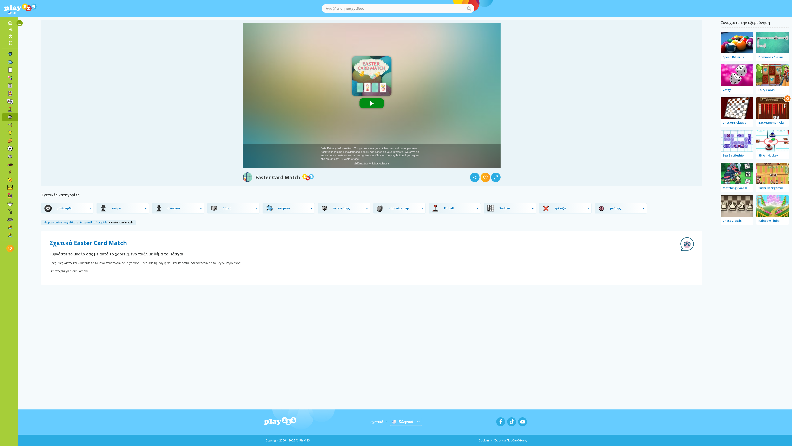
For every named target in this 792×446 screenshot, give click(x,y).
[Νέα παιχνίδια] (10, 29)
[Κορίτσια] (10, 227)
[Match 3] (10, 54)
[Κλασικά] (10, 156)
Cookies (484, 440)
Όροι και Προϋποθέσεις (510, 440)
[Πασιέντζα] (10, 101)
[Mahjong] (10, 70)
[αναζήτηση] (469, 8)
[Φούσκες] (10, 78)
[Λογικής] (10, 133)
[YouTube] (522, 421)
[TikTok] (511, 421)
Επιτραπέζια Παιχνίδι (93, 222)
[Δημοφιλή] (10, 36)
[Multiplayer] (10, 219)
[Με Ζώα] (10, 211)
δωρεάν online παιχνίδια (59, 222)
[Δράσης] (10, 125)
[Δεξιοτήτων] (10, 172)
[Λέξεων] (10, 86)
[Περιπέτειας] (10, 180)
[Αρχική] (10, 23)
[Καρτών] (10, 93)
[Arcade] (10, 109)
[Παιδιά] (10, 235)
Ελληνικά (405, 421)
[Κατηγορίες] (10, 43)
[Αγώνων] (10, 164)
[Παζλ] (10, 62)
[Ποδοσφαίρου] (10, 148)
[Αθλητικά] (10, 141)
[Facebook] (500, 421)
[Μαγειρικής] (10, 203)
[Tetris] (10, 195)
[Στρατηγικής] (10, 188)
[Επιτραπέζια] (10, 117)
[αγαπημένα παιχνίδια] (10, 248)
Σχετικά (376, 422)
